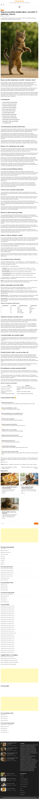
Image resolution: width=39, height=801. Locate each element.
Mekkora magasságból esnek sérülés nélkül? (9, 114)
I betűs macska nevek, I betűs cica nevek (7, 621)
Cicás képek (3, 560)
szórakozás (28, 760)
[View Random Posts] (1, 4)
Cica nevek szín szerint (4, 554)
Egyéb (21, 788)
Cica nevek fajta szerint (24, 780)
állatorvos (33, 767)
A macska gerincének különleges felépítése (9, 105)
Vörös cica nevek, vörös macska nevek (7, 570)
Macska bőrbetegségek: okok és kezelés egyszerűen (9, 660)
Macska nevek (22, 792)
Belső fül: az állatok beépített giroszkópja (8, 109)
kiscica (27, 752)
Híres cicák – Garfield (11, 788)
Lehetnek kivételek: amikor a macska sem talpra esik (11, 119)
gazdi (27, 748)
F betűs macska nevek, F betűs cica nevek (7, 615)
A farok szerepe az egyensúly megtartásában (9, 107)
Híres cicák (2, 556)
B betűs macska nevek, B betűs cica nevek (7, 607)
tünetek (34, 762)
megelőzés (28, 757)
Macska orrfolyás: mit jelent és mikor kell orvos (8, 658)
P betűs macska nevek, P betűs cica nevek (7, 634)
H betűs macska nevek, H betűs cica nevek (7, 619)
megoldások (23, 759)
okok (28, 759)
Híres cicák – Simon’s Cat (11, 778)
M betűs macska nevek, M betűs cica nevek (8, 629)
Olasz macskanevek (4, 599)
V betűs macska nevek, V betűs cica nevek (7, 646)
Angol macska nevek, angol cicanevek (7, 724)
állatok (28, 767)
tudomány (35, 464)
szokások (23, 760)
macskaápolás (32, 756)
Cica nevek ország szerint (24, 782)
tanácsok (35, 760)
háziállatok (28, 749)
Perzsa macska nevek (4, 716)
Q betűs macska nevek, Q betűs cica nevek (7, 636)
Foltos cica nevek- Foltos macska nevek (7, 568)
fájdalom (23, 748)
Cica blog (2, 10)
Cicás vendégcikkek (23, 786)
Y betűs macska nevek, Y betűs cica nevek (7, 650)
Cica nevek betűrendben (24, 778)
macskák (28, 464)
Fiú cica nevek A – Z (4, 548)
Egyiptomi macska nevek (5, 726)
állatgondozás (24, 765)
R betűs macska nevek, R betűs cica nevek (7, 638)
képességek (24, 464)
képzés (22, 754)
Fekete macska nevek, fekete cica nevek (7, 572)
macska (28, 754)
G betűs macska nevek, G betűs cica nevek (7, 617)
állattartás (31, 768)
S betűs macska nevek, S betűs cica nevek (7, 640)
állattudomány (6, 464)
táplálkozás (27, 762)
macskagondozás (24, 756)
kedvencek (33, 751)
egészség (32, 746)
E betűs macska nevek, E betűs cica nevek (7, 613)
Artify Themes (33, 797)
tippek (22, 762)
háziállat (23, 749)
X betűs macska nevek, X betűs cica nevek (7, 648)
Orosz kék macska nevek (5, 601)
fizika (20, 464)
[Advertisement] (19, 535)
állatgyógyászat (31, 765)
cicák (26, 746)
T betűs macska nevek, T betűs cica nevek (7, 642)
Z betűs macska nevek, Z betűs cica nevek (7, 652)
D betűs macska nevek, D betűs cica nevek (7, 611)
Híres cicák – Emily (10, 773)
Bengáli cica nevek (4, 714)
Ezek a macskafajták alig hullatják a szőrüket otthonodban (9, 487)
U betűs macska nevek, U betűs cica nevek (7, 644)
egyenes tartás (16, 464)
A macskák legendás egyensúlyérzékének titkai (9, 102)
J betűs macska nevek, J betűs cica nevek (7, 623)
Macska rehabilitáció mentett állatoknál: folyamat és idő (27, 487)
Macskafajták (3, 558)
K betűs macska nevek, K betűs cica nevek (7, 625)
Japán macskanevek (4, 597)
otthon (33, 759)
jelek (34, 749)
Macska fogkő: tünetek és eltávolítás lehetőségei (8, 664)
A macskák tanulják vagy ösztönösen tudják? (10, 117)
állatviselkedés (11, 464)
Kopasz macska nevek (4, 579)
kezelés (22, 752)
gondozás (33, 748)
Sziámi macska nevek (4, 587)
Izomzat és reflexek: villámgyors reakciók (9, 110)
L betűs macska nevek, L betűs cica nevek (7, 627)
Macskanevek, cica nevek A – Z (6, 552)
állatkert (23, 767)
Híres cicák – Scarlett (10, 783)
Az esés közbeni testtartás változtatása (8, 112)
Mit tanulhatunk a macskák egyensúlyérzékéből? (10, 121)
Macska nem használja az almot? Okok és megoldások (9, 662)
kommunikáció (34, 752)
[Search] (3, 4)
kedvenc (27, 751)
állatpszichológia (24, 768)
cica (22, 746)
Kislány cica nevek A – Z (5, 550)
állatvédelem (31, 770)
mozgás (31, 464)
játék (22, 751)
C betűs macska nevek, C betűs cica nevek (7, 609)
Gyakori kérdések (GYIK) (7, 122)
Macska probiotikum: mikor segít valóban (7, 656)
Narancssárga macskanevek (5, 577)
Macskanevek (19, 1)
